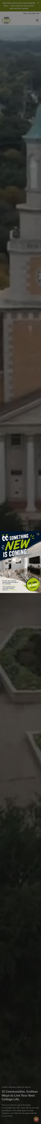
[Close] (38, 534)
